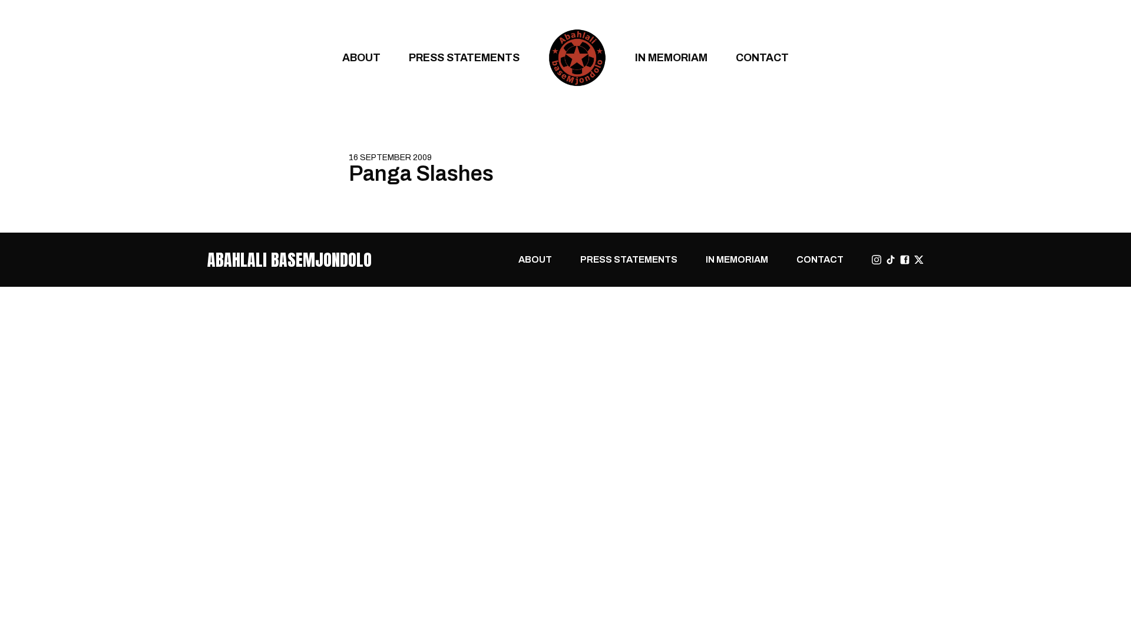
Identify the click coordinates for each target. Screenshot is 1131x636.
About (361, 57)
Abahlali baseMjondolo (289, 259)
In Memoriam (671, 57)
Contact (762, 57)
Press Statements (464, 57)
